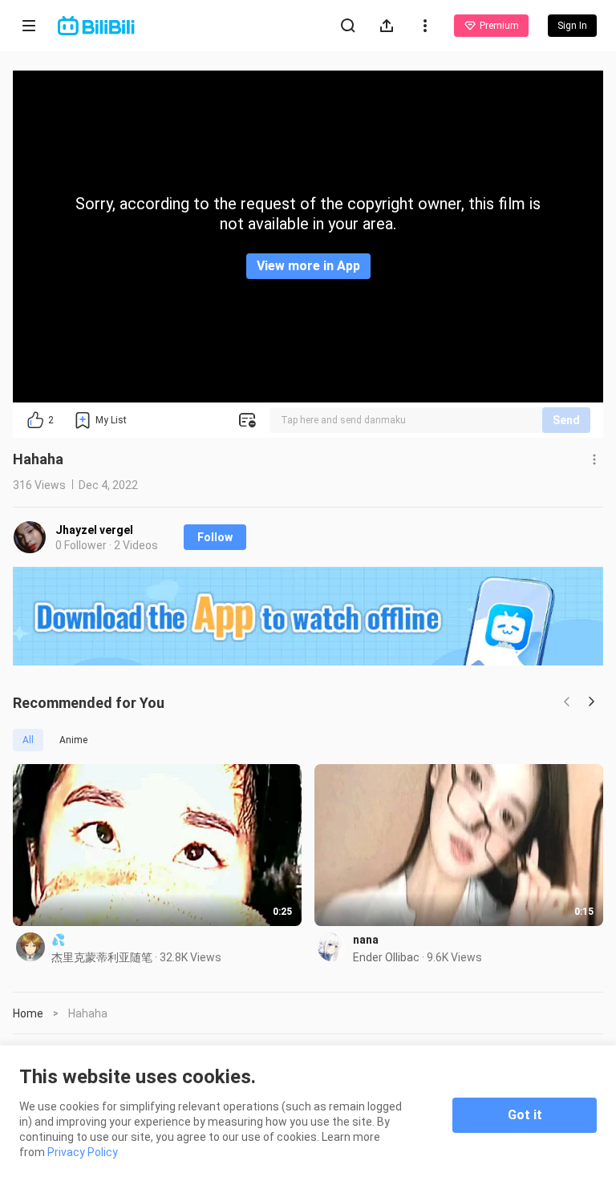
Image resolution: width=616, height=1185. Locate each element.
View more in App (308, 265)
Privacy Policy (82, 1152)
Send (566, 420)
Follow (215, 537)
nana (366, 939)
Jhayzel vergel (94, 530)
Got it (525, 1114)
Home (28, 1013)
